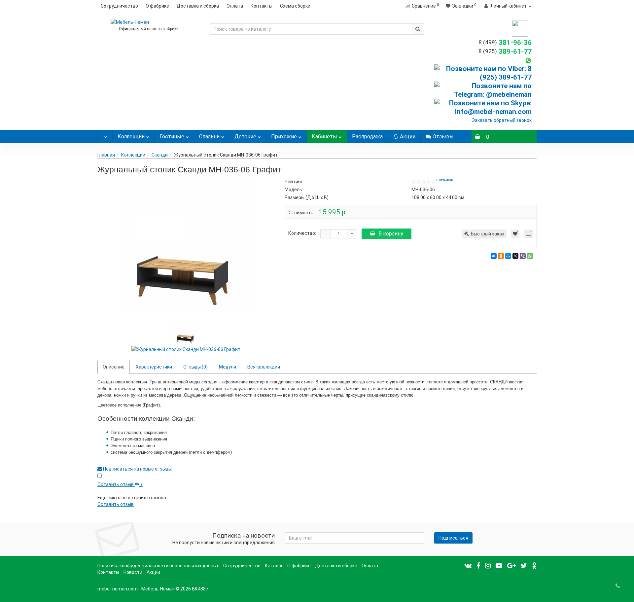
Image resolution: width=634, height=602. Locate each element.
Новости (132, 572)
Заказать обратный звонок (502, 120)
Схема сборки (295, 6)
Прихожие (284, 136)
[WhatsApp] (530, 256)
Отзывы (443, 136)
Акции (407, 136)
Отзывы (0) (195, 367)
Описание (113, 367)
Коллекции (131, 136)
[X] (515, 256)
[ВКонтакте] (494, 256)
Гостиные (171, 136)
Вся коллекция (263, 367)
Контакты (261, 6)
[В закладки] (515, 234)
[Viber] (523, 256)
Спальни (209, 136)
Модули (227, 367)
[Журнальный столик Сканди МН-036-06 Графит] (186, 245)
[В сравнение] (528, 234)
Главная (106, 155)
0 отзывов (444, 180)
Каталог (274, 565)
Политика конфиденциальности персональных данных (158, 565)
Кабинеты (324, 136)
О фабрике (157, 6)
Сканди (160, 155)
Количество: (302, 233)
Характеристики (154, 367)
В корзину (390, 233)
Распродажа (367, 136)
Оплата (235, 6)
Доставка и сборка (198, 6)
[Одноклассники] (501, 256)
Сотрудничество (119, 6)
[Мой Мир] (508, 256)
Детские (245, 136)
